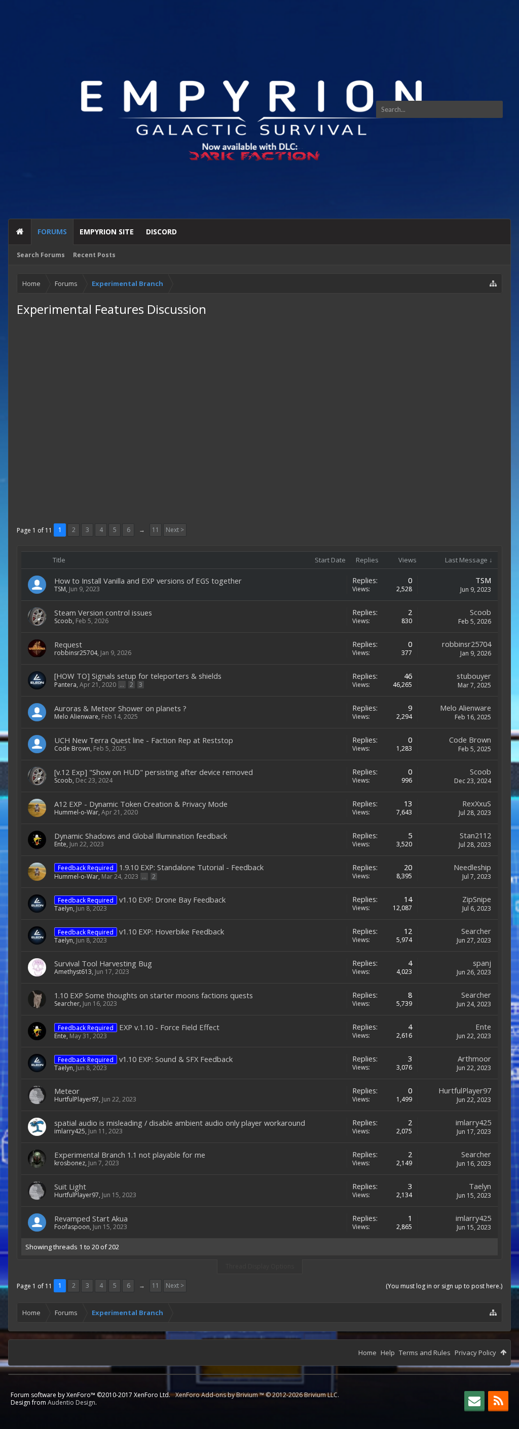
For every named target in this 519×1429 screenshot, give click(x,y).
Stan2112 (475, 835)
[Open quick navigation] (493, 283)
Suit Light (70, 1186)
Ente (60, 844)
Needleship (472, 867)
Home (20, 231)
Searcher (476, 931)
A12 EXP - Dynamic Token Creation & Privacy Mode (141, 804)
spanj (482, 963)
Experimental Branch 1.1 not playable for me (129, 1155)
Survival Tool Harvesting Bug (103, 963)
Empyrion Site (107, 231)
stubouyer (474, 676)
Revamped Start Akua (91, 1218)
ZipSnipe (476, 899)
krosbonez (69, 1163)
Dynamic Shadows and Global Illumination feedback (140, 836)
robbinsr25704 (75, 652)
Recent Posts (94, 255)
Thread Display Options (260, 1266)
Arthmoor (474, 1058)
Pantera (65, 684)
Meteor (67, 1091)
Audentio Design (71, 1402)
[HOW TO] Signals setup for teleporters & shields (137, 676)
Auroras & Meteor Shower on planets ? (120, 708)
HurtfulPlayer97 (76, 1099)
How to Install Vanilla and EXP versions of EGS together (148, 581)
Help (388, 1352)
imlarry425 (69, 1131)
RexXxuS (476, 803)
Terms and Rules (425, 1352)
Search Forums (41, 255)
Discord (161, 231)
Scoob (63, 621)
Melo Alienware (76, 716)
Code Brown (72, 748)
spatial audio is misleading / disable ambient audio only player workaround (179, 1123)
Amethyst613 (73, 971)
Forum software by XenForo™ (90, 1395)
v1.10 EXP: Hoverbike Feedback (171, 931)
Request (68, 644)
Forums (52, 231)
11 (155, 529)
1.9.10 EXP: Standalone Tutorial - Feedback (191, 867)
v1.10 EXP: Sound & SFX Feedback (176, 1059)
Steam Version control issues (103, 612)
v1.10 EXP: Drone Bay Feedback (172, 899)
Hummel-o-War (76, 812)
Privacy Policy (475, 1352)
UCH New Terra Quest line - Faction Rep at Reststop (143, 740)
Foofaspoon (72, 1226)
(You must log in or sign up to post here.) (444, 1286)
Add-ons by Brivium (257, 1395)
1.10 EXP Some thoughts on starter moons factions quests (153, 995)
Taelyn (63, 908)
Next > (175, 529)
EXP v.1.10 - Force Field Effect (169, 1027)
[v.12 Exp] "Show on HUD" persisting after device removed (153, 772)
